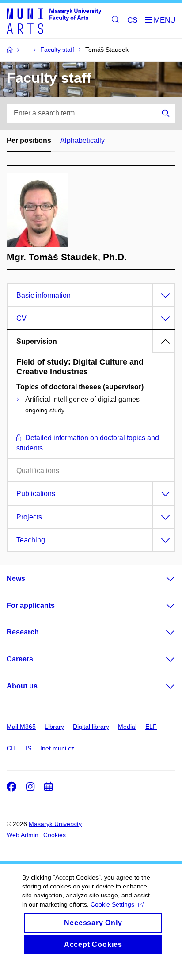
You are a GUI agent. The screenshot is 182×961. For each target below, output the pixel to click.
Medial (127, 726)
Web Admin (22, 834)
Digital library (91, 726)
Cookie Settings (112, 904)
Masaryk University (55, 823)
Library (54, 726)
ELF (151, 726)
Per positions (29, 140)
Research (23, 632)
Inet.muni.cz (57, 748)
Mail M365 (21, 726)
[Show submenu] (161, 578)
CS (132, 20)
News (16, 578)
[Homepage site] (54, 21)
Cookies (54, 834)
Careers (20, 659)
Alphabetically (82, 140)
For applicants (31, 605)
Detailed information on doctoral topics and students (87, 443)
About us (22, 686)
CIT (12, 748)
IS (28, 748)
